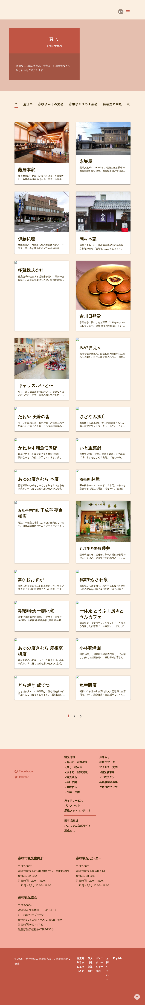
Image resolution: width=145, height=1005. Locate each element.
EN (121, 12)
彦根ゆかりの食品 (50, 104)
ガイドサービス (73, 800)
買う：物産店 (74, 767)
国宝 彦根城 (71, 821)
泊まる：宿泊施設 (77, 772)
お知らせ (104, 757)
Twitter (23, 777)
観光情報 (69, 757)
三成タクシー (109, 777)
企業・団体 (73, 792)
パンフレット (72, 805)
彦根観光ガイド (46, 12)
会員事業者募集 (108, 782)
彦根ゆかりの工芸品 (83, 104)
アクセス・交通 (108, 767)
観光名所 (71, 777)
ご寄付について (108, 787)
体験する (71, 787)
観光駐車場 (108, 772)
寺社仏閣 (71, 782)
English (117, 958)
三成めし (69, 830)
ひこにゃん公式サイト (77, 825)
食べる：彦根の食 (77, 762)
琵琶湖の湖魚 (112, 104)
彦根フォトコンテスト (77, 810)
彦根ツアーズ (107, 762)
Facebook (25, 771)
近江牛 (28, 104)
